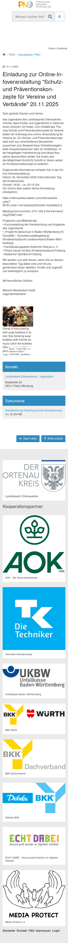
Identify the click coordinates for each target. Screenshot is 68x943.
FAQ (31, 931)
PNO (12, 55)
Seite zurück (55, 438)
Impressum (43, 931)
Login (56, 931)
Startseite (9, 931)
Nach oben (30, 438)
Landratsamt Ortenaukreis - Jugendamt (29, 376)
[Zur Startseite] (34, 4)
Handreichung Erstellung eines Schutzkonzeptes (34, 412)
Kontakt (22, 931)
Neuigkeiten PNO (29, 55)
